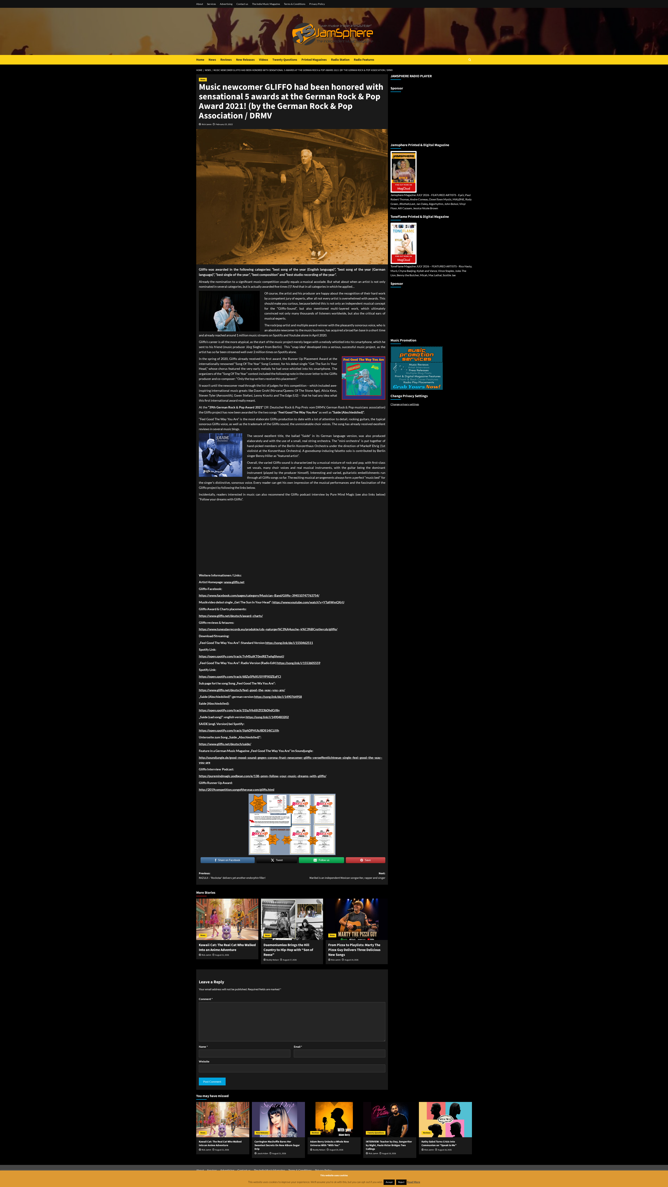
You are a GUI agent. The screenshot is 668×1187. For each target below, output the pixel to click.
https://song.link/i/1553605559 (298, 663)
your (283, 776)
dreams (303, 776)
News (212, 60)
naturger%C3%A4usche (282, 629)
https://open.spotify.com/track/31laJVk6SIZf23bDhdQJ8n (239, 710)
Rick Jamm (207, 124)
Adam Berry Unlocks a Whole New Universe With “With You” (329, 1143)
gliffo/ (322, 776)
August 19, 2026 (389, 1153)
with (313, 776)
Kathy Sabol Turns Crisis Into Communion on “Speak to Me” (439, 1143)
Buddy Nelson (272, 959)
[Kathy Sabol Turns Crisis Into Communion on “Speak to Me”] (445, 1119)
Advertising (226, 3)
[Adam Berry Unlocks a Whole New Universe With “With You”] (334, 1119)
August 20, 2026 (336, 1149)
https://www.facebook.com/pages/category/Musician (236, 595)
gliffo (307, 757)
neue (337, 757)
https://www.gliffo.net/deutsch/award (225, 616)
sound (252, 757)
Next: (347, 875)
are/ (282, 690)
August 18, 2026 (445, 1149)
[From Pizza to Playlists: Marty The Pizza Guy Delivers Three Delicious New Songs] (357, 919)
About (199, 3)
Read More (413, 1182)
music (292, 776)
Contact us (242, 3)
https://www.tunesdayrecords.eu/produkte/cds (231, 629)
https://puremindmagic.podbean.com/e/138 (229, 776)
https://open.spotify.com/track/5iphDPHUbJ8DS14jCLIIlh (239, 730)
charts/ (258, 616)
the (261, 690)
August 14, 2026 (351, 959)
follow (273, 776)
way (268, 690)
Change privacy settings (405, 404)
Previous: (232, 875)
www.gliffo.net (234, 582)
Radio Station (340, 60)
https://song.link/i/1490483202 (267, 717)
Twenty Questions (284, 60)
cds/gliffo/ (330, 629)
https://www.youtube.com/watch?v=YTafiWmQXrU (308, 602)
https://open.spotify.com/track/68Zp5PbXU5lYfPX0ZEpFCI (240, 676)
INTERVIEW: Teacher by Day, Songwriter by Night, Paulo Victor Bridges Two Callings (389, 1145)
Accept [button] (389, 1182)
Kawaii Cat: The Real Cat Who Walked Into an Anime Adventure (227, 947)
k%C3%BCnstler (312, 629)
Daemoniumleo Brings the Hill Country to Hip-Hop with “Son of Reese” (288, 950)
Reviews (226, 60)
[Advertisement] (412, 116)
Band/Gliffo (282, 595)
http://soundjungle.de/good (217, 757)
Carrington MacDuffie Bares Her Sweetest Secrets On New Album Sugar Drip (277, 1145)
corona (272, 757)
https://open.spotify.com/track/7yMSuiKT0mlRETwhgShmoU (241, 656)
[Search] (470, 60)
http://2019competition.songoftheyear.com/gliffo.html (236, 789)
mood (242, 757)
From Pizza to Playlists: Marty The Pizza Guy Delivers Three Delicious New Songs (354, 950)
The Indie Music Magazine (266, 3)
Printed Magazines (314, 60)
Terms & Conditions (294, 3)
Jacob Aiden (262, 1153)
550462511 (305, 643)
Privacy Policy (317, 3)
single (347, 757)
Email (298, 1046)
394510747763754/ (305, 595)
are (208, 762)
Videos (263, 60)
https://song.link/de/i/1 (281, 643)
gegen (262, 757)
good (253, 690)
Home (200, 60)
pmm (264, 776)
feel (355, 757)
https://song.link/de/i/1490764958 (278, 697)
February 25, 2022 (224, 124)
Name (203, 1046)
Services (211, 3)
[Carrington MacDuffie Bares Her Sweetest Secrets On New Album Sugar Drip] (278, 1119)
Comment (206, 999)
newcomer (295, 757)
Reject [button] (401, 1182)
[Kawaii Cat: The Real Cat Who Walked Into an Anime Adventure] (227, 919)
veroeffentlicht (323, 757)
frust (282, 757)
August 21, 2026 (222, 955)
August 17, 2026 (290, 959)
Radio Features (364, 60)
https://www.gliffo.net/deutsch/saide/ (225, 744)
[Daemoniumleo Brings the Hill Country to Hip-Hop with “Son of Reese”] (292, 919)
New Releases (245, 60)
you (275, 690)
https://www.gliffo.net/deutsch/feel (223, 690)
